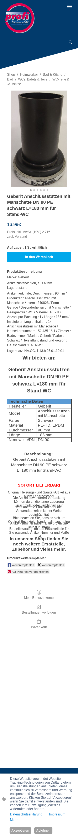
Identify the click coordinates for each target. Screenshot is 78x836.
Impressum (57, 814)
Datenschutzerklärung (26, 814)
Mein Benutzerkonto (39, 598)
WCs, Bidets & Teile (32, 79)
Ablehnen (43, 830)
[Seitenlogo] (20, 18)
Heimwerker (29, 74)
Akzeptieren (20, 830)
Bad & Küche (52, 74)
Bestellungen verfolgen (39, 612)
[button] (70, 42)
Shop (11, 74)
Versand (21, 236)
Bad (10, 79)
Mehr (13, 820)
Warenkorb (39, 627)
